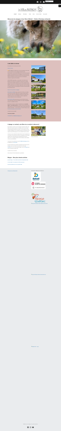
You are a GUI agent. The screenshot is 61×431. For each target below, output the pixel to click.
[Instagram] (40, 2)
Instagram (26, 147)
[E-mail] (43, 2)
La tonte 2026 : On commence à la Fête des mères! (16, 162)
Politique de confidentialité (12, 170)
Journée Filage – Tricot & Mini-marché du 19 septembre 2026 (18, 159)
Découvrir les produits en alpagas (13, 89)
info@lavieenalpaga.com (24, 141)
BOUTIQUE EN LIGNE (11, 99)
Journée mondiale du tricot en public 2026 (15, 164)
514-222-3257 (10, 115)
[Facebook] (38, 2)
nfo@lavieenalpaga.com (17, 115)
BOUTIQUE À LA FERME (11, 92)
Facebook (9, 147)
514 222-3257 (15, 142)
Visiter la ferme (10, 68)
